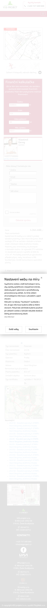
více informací (9, 317)
